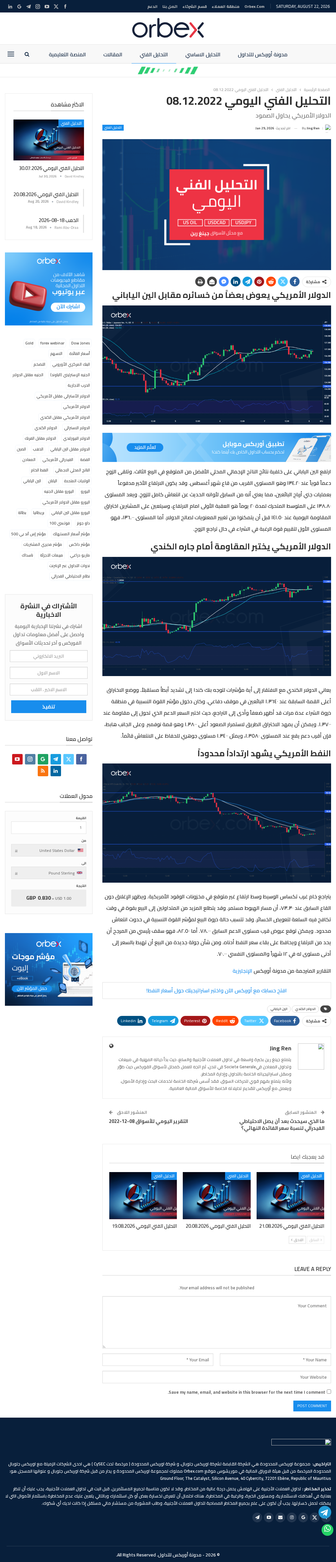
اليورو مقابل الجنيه (59, 491)
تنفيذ (48, 706)
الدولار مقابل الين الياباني (70, 449)
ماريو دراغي (80, 555)
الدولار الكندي (305, 1009)
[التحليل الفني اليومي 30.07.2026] (48, 139)
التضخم (39, 364)
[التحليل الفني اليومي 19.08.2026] (143, 1195)
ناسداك (27, 555)
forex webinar (52, 343)
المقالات (112, 54)
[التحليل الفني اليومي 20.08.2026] (216, 1195)
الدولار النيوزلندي (76, 438)
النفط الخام (39, 470)
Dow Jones (80, 343)
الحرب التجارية (79, 385)
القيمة (81, 818)
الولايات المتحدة (77, 481)
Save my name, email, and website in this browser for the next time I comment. (246, 1392)
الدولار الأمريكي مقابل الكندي (65, 417)
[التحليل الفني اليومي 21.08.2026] (290, 1195)
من (83, 840)
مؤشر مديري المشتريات (42, 544)
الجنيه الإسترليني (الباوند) (70, 374)
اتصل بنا (170, 6)
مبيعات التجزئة (51, 555)
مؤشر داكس (79, 544)
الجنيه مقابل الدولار (27, 374)
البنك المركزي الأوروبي (71, 364)
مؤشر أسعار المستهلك (71, 534)
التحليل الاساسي (202, 54)
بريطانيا (38, 512)
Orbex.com (254, 6)
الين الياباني (278, 1009)
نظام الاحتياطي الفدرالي (70, 576)
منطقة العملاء (226, 6)
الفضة (85, 459)
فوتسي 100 (59, 523)
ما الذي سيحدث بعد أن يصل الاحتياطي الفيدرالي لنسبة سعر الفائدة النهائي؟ (282, 1124)
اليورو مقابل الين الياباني (70, 512)
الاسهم (56, 353)
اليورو (85, 491)
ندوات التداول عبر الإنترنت (69, 565)
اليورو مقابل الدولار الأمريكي (66, 502)
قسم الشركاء (194, 6)
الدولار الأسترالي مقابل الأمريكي (63, 396)
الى (83, 863)
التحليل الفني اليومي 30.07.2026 (51, 168)
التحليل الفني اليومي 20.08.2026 (45, 194)
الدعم (152, 6)
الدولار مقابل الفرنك (40, 438)
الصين (21, 449)
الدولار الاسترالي (77, 428)
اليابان (52, 481)
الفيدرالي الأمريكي (57, 459)
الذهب (38, 449)
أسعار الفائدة (79, 353)
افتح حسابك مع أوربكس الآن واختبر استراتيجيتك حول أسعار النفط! (216, 990)
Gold (29, 343)
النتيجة (81, 886)
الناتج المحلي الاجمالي (72, 470)
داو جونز (83, 523)
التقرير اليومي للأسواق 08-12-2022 (148, 1121)
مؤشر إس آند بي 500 (28, 534)
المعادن (28, 459)
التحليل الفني (154, 54)
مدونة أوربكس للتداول (262, 54)
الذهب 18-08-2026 (58, 220)
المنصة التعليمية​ (67, 54)
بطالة (22, 512)
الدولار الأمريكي (76, 406)
